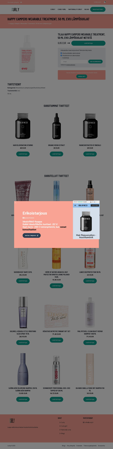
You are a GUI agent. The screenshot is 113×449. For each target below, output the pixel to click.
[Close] (15, 202)
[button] (32, 235)
